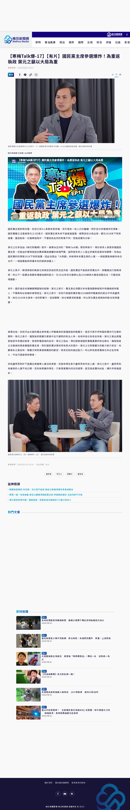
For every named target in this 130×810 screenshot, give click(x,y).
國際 (81, 42)
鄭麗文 (69, 474)
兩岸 (71, 42)
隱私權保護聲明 (62, 782)
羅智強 (80, 474)
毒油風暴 (50, 42)
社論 (118, 42)
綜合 (99, 42)
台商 (90, 42)
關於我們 (48, 782)
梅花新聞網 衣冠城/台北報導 (20, 153)
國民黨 (48, 474)
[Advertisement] (65, 16)
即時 (38, 42)
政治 (62, 42)
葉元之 (59, 474)
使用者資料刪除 (78, 782)
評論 (108, 42)
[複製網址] (30, 75)
